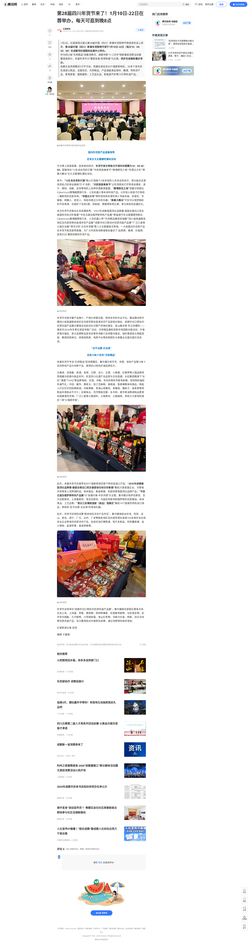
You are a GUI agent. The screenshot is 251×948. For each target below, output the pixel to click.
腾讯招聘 (113, 928)
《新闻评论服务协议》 (92, 849)
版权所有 (105, 939)
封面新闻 (60, 735)
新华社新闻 (61, 693)
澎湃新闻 (60, 672)
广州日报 (60, 714)
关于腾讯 (61, 928)
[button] (187, 23)
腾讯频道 (137, 928)
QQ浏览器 (129, 928)
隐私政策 (89, 928)
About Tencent (70, 928)
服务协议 (81, 928)
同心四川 (60, 756)
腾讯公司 (98, 939)
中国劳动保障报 (63, 840)
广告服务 (105, 928)
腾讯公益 (121, 928)
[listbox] (101, 746)
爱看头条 (60, 798)
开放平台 (97, 928)
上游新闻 (60, 777)
